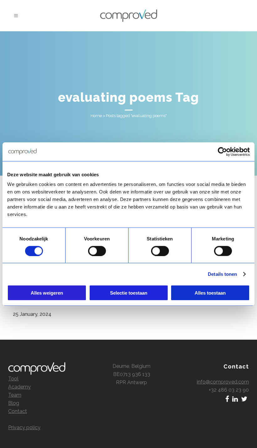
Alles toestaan (210, 293)
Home (96, 115)
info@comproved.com (223, 382)
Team (14, 395)
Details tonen (222, 273)
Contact (17, 411)
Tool (13, 379)
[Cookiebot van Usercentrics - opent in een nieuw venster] (222, 151)
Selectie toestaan (128, 293)
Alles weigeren (47, 293)
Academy (19, 387)
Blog (13, 403)
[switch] (97, 251)
